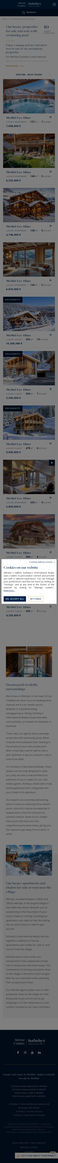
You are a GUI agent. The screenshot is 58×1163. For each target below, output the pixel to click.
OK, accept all (15, 599)
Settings (35, 599)
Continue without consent (40, 562)
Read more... (9, 590)
